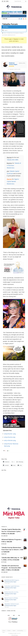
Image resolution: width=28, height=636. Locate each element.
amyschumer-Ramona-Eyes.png (11, 445)
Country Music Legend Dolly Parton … (12, 586)
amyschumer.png (9, 437)
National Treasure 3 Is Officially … (11, 598)
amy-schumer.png (10, 440)
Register (16, 39)
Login (10, 39)
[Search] (26, 1)
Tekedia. (11, 633)
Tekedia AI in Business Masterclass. (14, 165)
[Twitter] (21, 19)
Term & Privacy (14, 635)
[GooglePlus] (23, 19)
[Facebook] (19, 19)
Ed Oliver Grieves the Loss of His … (11, 592)
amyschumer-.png (10, 434)
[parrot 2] (14, 361)
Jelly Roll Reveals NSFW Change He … (12, 580)
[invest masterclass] (14, 275)
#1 (8, 69)
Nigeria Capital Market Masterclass (13, 181)
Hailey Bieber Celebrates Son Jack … (12, 604)
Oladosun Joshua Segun (13, 63)
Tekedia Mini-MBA (12, 160)
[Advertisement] (14, 490)
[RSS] (25, 19)
